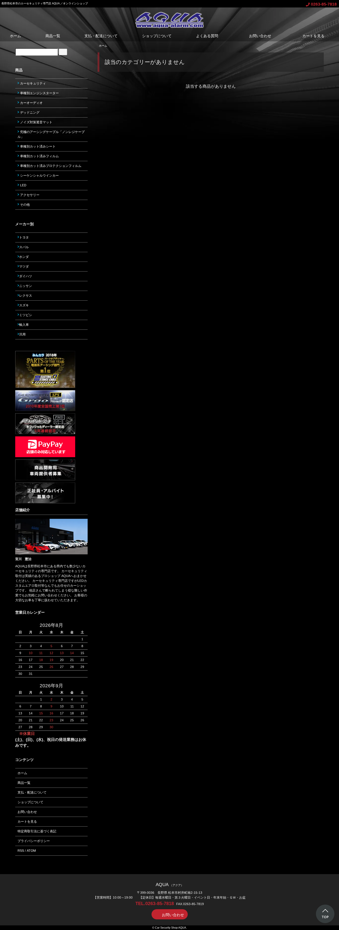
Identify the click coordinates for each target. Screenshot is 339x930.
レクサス (25, 295)
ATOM (31, 850)
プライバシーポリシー (34, 841)
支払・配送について (101, 36)
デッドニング (29, 112)
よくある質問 (207, 36)
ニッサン (25, 286)
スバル (24, 247)
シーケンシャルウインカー (39, 175)
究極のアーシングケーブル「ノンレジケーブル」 (51, 134)
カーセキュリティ (32, 83)
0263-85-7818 (324, 4)
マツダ (24, 266)
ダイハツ (25, 276)
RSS (21, 850)
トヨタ (24, 237)
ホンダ (24, 257)
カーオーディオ (31, 103)
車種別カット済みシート (37, 146)
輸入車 (24, 324)
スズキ (24, 305)
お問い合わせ (260, 36)
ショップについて (157, 36)
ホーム (15, 36)
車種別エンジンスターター (39, 93)
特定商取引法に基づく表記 (37, 831)
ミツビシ (25, 315)
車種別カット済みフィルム (39, 156)
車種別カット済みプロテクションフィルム (50, 166)
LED (22, 185)
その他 (24, 204)
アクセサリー (29, 195)
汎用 (22, 334)
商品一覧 (52, 36)
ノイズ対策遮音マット (35, 122)
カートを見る (313, 36)
